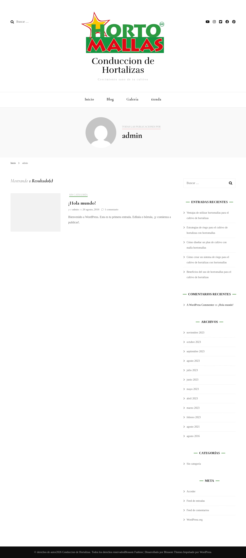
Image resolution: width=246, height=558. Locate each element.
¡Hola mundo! (82, 203)
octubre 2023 (194, 342)
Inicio (89, 99)
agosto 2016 (193, 436)
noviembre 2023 (195, 332)
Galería (132, 99)
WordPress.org (195, 519)
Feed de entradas (196, 500)
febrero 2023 (194, 417)
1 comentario (111, 209)
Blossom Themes (172, 552)
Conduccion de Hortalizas (123, 65)
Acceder (191, 491)
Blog (110, 99)
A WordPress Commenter (200, 304)
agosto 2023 (193, 360)
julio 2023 (192, 370)
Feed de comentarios (198, 510)
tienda (156, 99)
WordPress (205, 552)
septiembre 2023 (195, 351)
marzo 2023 (193, 407)
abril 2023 (192, 398)
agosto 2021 (193, 426)
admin (75, 209)
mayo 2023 (193, 389)
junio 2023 (192, 379)
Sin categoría (78, 194)
